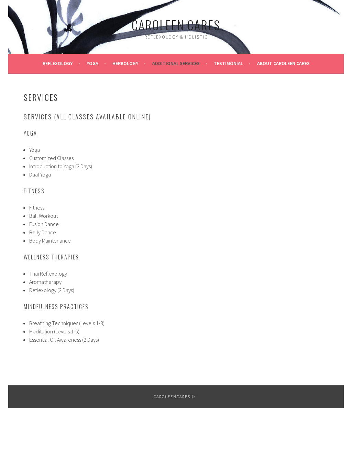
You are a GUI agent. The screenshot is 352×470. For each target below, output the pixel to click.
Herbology (125, 63)
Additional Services (176, 63)
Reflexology (58, 63)
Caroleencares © (174, 396)
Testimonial (228, 63)
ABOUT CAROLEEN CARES (283, 63)
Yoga (92, 63)
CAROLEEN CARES (176, 24)
